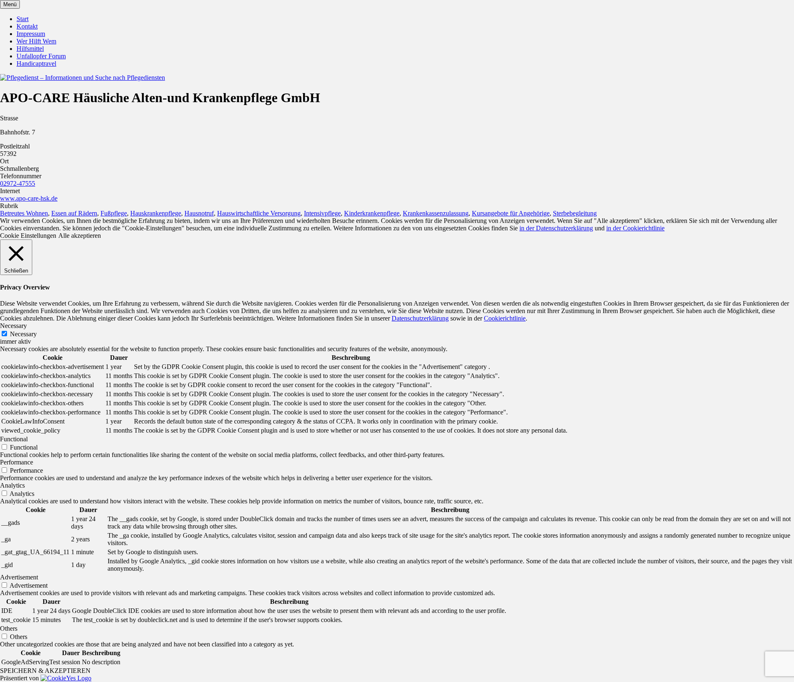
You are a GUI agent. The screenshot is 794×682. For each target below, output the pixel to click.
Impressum (31, 33)
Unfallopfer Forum (41, 56)
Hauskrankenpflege (155, 213)
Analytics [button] (12, 485)
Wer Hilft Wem (36, 41)
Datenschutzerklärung (420, 318)
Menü (10, 4)
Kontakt (27, 26)
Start (23, 18)
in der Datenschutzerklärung (556, 228)
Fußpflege (113, 213)
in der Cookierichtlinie (635, 228)
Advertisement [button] (19, 577)
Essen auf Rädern (74, 213)
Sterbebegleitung (575, 213)
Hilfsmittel (30, 48)
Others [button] (8, 628)
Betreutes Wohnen (24, 213)
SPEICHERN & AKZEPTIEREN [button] (45, 670)
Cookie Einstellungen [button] (28, 235)
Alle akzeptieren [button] (79, 235)
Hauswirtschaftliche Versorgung (259, 213)
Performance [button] (16, 462)
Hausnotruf (199, 213)
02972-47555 (17, 183)
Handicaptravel (36, 63)
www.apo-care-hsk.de (28, 198)
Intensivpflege (322, 213)
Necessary (23, 333)
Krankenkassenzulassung (436, 213)
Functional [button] (14, 439)
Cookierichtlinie (505, 318)
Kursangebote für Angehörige (511, 213)
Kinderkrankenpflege (371, 213)
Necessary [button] (13, 325)
